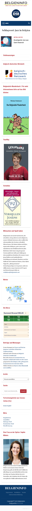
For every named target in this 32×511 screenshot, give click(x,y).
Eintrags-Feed (7, 422)
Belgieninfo (15, 488)
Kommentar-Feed (8, 424)
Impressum (9, 492)
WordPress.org (7, 426)
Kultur (21, 37)
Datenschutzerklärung (16, 494)
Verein (24, 492)
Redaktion (17, 492)
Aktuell (16, 37)
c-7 (28, 508)
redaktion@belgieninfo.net (11, 272)
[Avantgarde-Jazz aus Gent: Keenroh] (6, 41)
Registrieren (7, 417)
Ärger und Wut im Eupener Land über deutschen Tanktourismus (14, 349)
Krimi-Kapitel (7, 406)
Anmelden (6, 420)
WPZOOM (20, 503)
